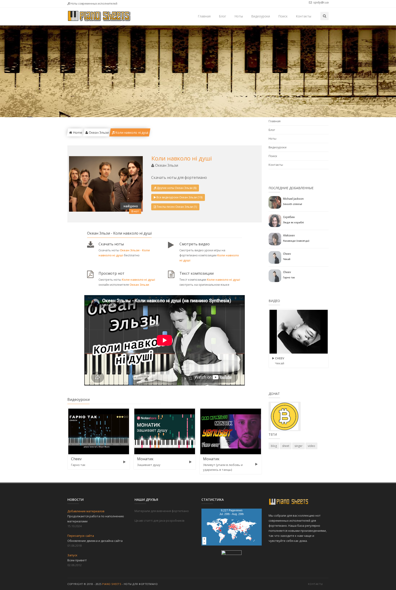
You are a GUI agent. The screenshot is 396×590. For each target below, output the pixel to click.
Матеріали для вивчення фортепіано (162, 511)
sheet (285, 446)
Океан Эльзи (98, 132)
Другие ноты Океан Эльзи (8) (176, 188)
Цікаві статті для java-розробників (159, 520)
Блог (222, 16)
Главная (204, 16)
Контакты (303, 16)
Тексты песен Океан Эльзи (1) (177, 207)
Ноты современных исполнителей (93, 4)
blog (274, 446)
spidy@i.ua (321, 2)
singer (298, 446)
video (311, 446)
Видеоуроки (260, 16)
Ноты (238, 16)
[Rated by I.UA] (231, 553)
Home (77, 132)
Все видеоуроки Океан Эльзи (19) (179, 197)
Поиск (283, 16)
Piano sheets (111, 584)
